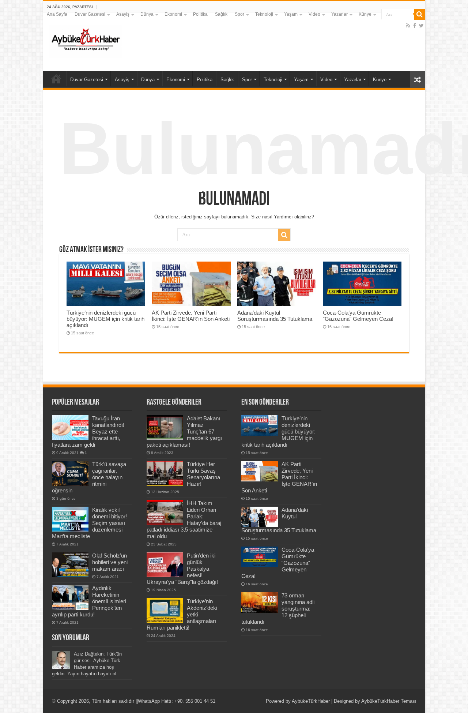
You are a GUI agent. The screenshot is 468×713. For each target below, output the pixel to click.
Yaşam (291, 14)
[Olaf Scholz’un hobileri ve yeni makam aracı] (70, 564)
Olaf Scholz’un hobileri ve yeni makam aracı (110, 562)
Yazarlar (339, 14)
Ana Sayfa (57, 14)
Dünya (147, 14)
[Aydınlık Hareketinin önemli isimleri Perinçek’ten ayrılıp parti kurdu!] (70, 597)
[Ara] (419, 14)
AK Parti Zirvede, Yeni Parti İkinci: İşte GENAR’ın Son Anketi (191, 315)
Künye (365, 14)
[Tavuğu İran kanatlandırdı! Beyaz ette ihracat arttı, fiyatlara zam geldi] (70, 427)
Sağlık (221, 14)
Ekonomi (173, 14)
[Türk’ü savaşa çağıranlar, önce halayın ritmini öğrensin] (70, 473)
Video (314, 14)
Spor (239, 14)
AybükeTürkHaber (311, 701)
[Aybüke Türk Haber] (85, 40)
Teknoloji (264, 14)
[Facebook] (414, 25)
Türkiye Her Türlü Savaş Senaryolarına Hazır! (203, 474)
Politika (200, 14)
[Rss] (408, 25)
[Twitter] (421, 25)
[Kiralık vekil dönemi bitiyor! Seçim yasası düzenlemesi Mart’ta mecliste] (70, 519)
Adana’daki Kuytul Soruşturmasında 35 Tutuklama (274, 315)
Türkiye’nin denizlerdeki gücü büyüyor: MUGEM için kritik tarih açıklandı (105, 318)
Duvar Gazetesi (90, 14)
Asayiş (122, 14)
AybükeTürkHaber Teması (388, 701)
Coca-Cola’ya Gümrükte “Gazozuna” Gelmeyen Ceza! (358, 315)
